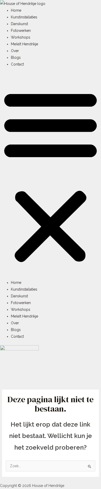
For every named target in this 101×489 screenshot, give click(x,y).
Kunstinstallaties (24, 17)
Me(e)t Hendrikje (24, 44)
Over (15, 51)
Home (16, 10)
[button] (50, 176)
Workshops (20, 37)
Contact (17, 64)
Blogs (16, 57)
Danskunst (19, 24)
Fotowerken (21, 30)
